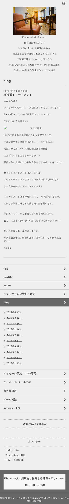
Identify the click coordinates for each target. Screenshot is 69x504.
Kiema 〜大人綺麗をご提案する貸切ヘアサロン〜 (34, 498)
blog (7, 302)
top (6, 268)
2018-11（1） (14, 363)
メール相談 (10, 399)
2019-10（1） (14, 335)
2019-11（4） (14, 329)
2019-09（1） (14, 340)
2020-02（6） (14, 323)
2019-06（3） (14, 357)
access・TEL (12, 408)
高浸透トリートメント (18, 94)
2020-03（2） (14, 318)
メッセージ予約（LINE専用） (21, 373)
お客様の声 (10, 390)
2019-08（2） (14, 346)
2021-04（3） (14, 312)
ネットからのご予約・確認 (19, 293)
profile (8, 277)
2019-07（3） (14, 352)
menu (7, 285)
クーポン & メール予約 (17, 382)
